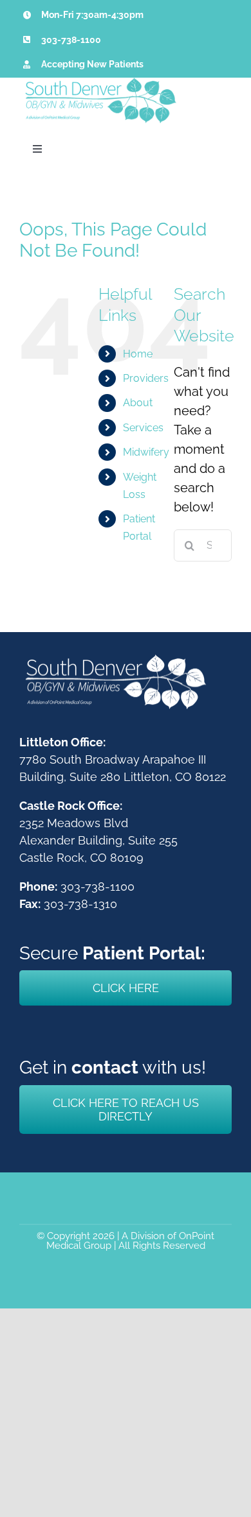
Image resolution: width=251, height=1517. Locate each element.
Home (138, 354)
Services (143, 428)
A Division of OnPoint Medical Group (130, 1240)
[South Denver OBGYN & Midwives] (99, 84)
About (138, 403)
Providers (146, 378)
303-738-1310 (80, 904)
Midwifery (146, 452)
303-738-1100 (71, 40)
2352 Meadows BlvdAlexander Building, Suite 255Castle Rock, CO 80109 (98, 840)
